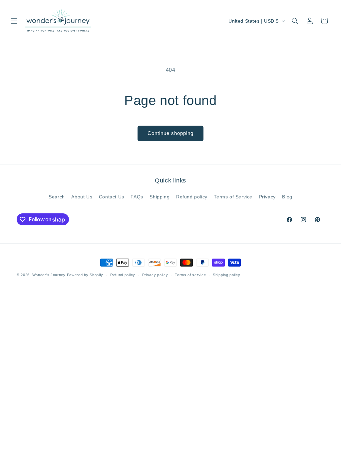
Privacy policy (155, 275)
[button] (14, 21)
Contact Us (111, 196)
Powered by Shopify (85, 275)
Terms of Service (233, 196)
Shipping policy (226, 275)
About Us (81, 196)
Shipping (160, 196)
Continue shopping (170, 133)
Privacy (267, 196)
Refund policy (191, 196)
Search (57, 196)
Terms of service (190, 275)
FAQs (137, 196)
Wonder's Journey (49, 275)
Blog (287, 196)
